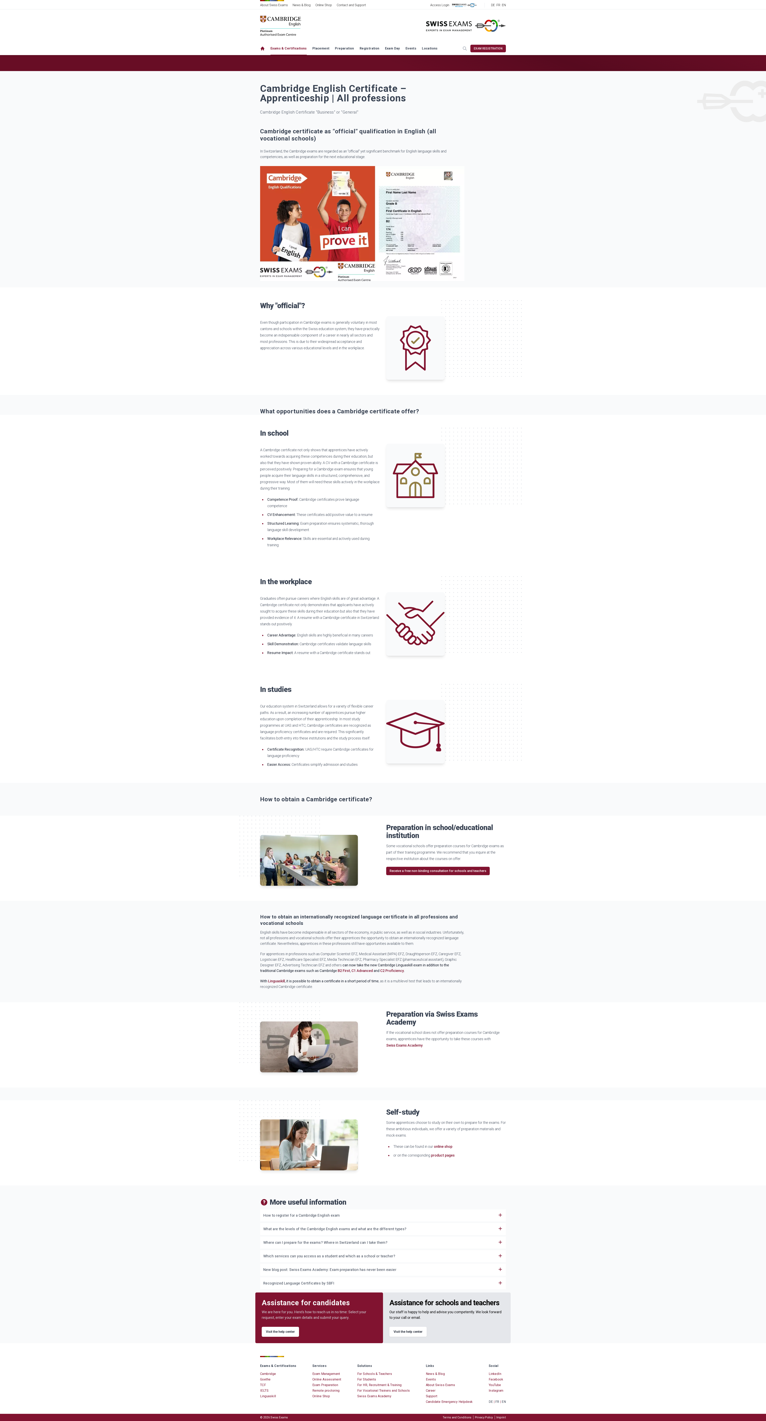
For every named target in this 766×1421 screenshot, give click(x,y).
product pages (443, 1155)
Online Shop (323, 5)
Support (431, 1396)
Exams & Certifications (288, 48)
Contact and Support (351, 5)
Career (430, 1390)
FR (498, 5)
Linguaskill (276, 981)
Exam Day (392, 48)
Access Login (439, 5)
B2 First (344, 971)
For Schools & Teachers (374, 1374)
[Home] (262, 48)
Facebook (496, 1379)
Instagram (496, 1390)
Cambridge (268, 1374)
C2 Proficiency (392, 971)
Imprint (501, 1417)
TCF (263, 1385)
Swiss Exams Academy (404, 1045)
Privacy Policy (484, 1417)
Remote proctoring (326, 1390)
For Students (366, 1379)
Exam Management (326, 1374)
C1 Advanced (362, 971)
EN (504, 5)
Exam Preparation (325, 1385)
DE (493, 5)
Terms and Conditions (457, 1417)
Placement (321, 48)
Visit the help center (280, 1332)
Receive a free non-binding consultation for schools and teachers (438, 871)
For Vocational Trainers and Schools (383, 1390)
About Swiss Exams (274, 5)
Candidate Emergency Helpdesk (449, 1402)
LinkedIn (495, 1374)
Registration (369, 48)
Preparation (344, 48)
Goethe (265, 1379)
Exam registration (488, 48)
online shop (443, 1146)
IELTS (264, 1390)
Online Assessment (326, 1379)
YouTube (495, 1385)
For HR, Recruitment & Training (379, 1385)
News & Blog (302, 5)
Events (411, 48)
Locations (430, 48)
